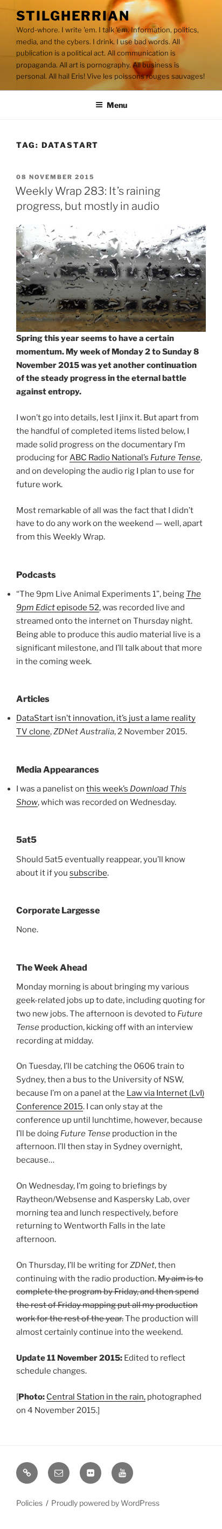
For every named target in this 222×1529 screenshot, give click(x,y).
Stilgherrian (73, 16)
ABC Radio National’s (135, 457)
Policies (29, 1502)
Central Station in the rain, (95, 1397)
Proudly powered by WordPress (105, 1502)
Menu (117, 105)
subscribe (88, 873)
